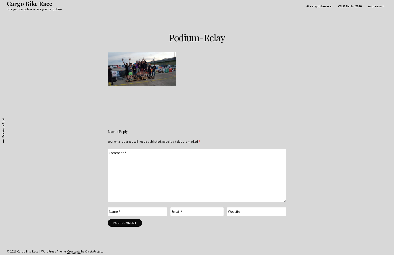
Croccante (73, 251)
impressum (376, 6)
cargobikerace (321, 6)
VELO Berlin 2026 (350, 6)
